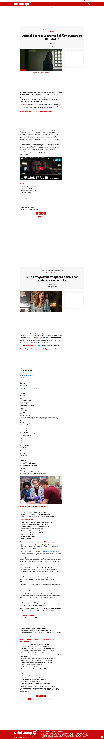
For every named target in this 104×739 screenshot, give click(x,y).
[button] (89, 4)
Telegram (39, 72)
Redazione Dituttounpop (52, 41)
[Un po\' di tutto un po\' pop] (23, 4)
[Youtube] (89, 1)
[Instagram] (81, 1)
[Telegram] (83, 1)
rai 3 (42, 216)
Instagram (46, 72)
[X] (85, 1)
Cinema (45, 29)
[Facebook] (79, 1)
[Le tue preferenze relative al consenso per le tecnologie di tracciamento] (102, 737)
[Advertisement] (52, 15)
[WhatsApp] (87, 1)
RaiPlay (22, 107)
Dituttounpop (42, 29)
